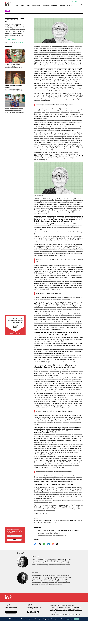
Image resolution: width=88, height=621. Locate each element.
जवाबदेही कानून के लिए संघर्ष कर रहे (68, 210)
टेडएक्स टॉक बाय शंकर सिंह (72, 531)
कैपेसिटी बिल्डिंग (36, 6)
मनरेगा (44, 55)
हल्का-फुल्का (46, 6)
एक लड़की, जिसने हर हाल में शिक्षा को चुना (14, 109)
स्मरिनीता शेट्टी (7, 39)
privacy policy (68, 619)
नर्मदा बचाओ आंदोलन (38, 254)
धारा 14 (56, 144)
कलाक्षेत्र (56, 83)
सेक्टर (17, 6)
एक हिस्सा (55, 533)
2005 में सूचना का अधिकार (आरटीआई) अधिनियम (56, 49)
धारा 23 (61, 144)
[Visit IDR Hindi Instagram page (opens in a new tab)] (15, 325)
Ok (76, 619)
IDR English (74, 2)
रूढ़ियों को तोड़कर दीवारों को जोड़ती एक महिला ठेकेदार (13, 86)
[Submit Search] (69, 5)
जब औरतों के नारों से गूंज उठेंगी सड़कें (12, 64)
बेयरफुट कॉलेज (49, 125)
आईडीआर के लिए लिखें (11, 612)
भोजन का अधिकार (51, 55)
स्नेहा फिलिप (13, 39)
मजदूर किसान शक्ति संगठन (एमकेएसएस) (60, 47)
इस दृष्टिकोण (58, 536)
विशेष (28, 6)
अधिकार (7, 11)
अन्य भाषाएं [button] (80, 2)
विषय (22, 6)
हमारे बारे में (54, 6)
